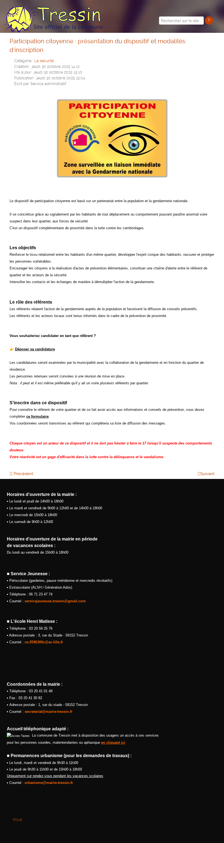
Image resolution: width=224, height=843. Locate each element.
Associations (174, 46)
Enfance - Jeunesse (127, 46)
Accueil (52, 46)
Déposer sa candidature (35, 349)
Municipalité (81, 46)
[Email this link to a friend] (212, 60)
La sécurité (44, 61)
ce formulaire (37, 416)
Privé (17, 819)
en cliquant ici (113, 742)
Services (210, 46)
